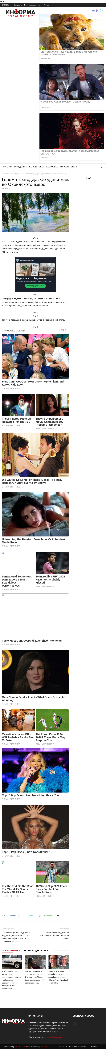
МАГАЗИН (64, 166)
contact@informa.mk (54, 1037)
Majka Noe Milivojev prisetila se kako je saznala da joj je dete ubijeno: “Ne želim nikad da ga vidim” (58, 977)
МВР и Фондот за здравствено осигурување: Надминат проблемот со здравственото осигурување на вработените (12, 980)
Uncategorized (16, 173)
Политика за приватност (32, 5)
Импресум (18, 5)
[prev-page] (32, 994)
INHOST (44, 1046)
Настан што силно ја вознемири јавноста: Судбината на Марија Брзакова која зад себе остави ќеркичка (34, 977)
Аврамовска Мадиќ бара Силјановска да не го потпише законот (54, 935)
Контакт (46, 5)
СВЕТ (41, 166)
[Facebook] (102, 5)
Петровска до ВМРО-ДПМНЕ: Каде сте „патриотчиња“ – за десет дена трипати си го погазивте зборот (16, 937)
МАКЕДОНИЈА (20, 166)
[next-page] (37, 994)
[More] (58, 915)
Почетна (5, 173)
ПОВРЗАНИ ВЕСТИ (12, 950)
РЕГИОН (33, 166)
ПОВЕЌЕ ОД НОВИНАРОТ (37, 950)
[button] (100, 167)
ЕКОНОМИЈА (52, 166)
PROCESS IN (19, 1046)
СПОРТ (74, 166)
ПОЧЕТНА (7, 166)
